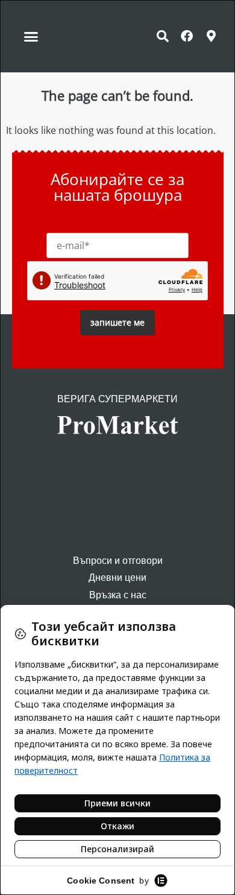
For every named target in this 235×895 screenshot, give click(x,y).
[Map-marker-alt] (211, 36)
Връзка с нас (117, 595)
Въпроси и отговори (118, 560)
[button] (31, 36)
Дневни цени (117, 577)
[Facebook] (187, 36)
